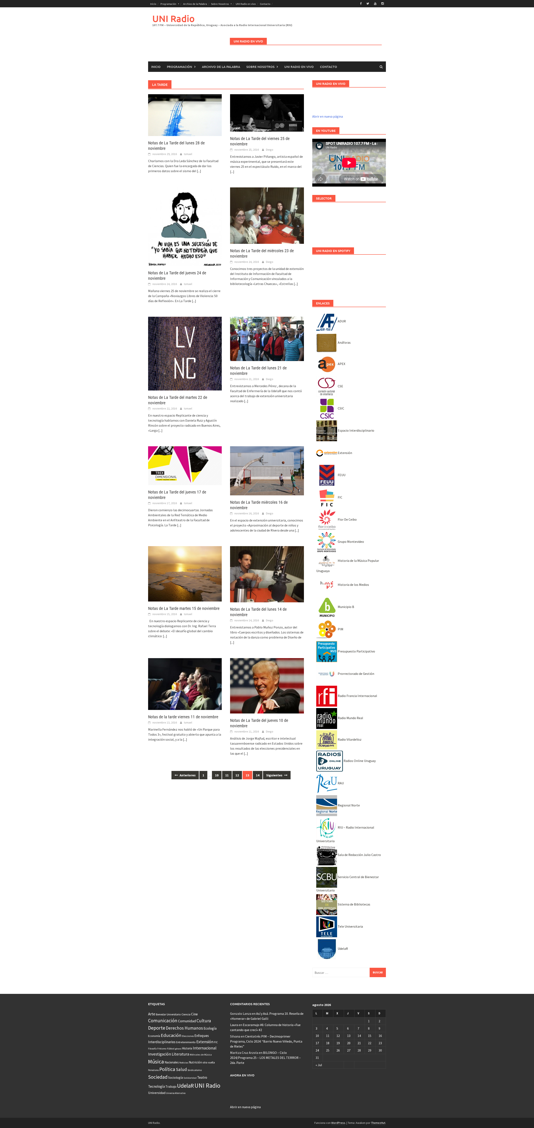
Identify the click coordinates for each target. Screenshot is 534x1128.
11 (227, 775)
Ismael (188, 154)
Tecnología (156, 1086)
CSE (340, 386)
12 (237, 775)
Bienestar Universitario (168, 1014)
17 (317, 1043)
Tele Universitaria (350, 926)
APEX (341, 364)
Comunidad (187, 1021)
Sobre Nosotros (220, 3)
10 (216, 775)
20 (348, 1043)
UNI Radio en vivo (246, 3)
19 (338, 1043)
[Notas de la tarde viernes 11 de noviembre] (185, 684)
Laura (234, 1025)
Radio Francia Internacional (357, 696)
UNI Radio (173, 18)
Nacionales (172, 1062)
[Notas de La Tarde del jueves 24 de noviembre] (185, 226)
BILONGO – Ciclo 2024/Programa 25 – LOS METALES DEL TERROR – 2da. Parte (265, 1057)
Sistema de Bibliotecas (353, 904)
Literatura (180, 1054)
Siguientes (274, 775)
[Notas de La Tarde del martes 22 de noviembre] (185, 353)
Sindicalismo (195, 1070)
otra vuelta (209, 1062)
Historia (187, 1048)
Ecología (210, 1028)
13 (348, 1036)
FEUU (341, 475)
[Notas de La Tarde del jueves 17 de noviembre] (185, 465)
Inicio (153, 3)
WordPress (338, 1123)
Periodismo (153, 1070)
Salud (181, 1069)
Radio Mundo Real (350, 718)
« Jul (319, 1065)
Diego (269, 149)
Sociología (175, 1078)
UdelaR (342, 948)
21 (359, 1043)
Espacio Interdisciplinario (355, 430)
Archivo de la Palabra (195, 3)
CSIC (340, 408)
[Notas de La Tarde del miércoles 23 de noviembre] (267, 215)
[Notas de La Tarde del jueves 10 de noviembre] (267, 685)
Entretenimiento (186, 1042)
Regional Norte (348, 805)
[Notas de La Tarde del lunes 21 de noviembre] (267, 338)
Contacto (265, 3)
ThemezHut (378, 1123)
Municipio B (345, 607)
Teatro (202, 1077)
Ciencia (185, 1014)
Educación (171, 1035)
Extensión (344, 453)
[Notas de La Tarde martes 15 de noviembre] (185, 573)
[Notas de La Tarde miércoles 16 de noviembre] (267, 470)
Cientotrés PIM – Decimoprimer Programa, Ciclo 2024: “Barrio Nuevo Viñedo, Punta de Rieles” (266, 1041)
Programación (168, 3)
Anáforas (344, 342)
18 (327, 1043)
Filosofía (152, 1048)
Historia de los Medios (353, 584)
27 (348, 1050)
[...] (199, 171)
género (178, 1048)
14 (257, 775)
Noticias (183, 1062)
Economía (154, 1036)
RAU (340, 783)
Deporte (156, 1028)
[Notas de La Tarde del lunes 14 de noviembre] (267, 574)
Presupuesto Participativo (356, 651)
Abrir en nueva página (327, 116)
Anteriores (187, 775)
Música (156, 1061)
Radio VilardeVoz (349, 739)
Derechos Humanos (184, 1028)
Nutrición (195, 1062)
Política (167, 1069)
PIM (340, 629)
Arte (151, 1013)
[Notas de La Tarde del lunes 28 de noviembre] (185, 115)
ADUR (341, 321)
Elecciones (188, 1036)
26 (338, 1050)
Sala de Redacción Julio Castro (359, 855)
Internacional (205, 1047)
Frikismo (161, 1048)
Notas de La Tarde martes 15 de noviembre (183, 608)
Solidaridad (190, 1077)
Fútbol (170, 1048)
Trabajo (170, 1086)
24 (317, 1050)
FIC (339, 497)
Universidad (156, 1093)
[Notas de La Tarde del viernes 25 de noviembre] (267, 112)
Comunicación (162, 1021)
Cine (194, 1014)
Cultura (203, 1021)
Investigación (159, 1054)
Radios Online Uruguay (359, 761)
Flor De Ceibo (347, 519)
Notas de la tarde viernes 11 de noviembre (183, 716)
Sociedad (158, 1077)
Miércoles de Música (201, 1054)
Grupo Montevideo (350, 541)
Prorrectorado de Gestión (355, 673)
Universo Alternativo (175, 1093)
